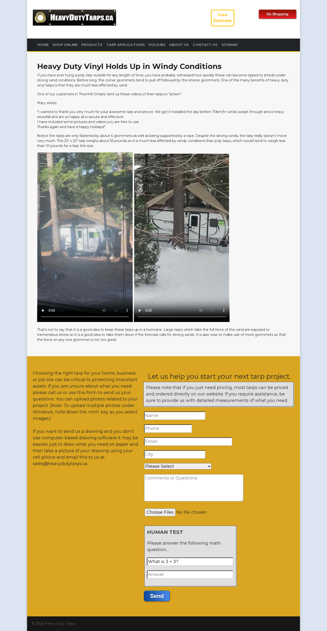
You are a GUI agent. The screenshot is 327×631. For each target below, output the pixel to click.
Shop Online (65, 45)
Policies (157, 45)
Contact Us (205, 45)
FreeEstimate (223, 18)
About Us (179, 45)
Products (91, 45)
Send (157, 596)
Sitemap (229, 45)
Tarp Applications (125, 45)
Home (43, 45)
